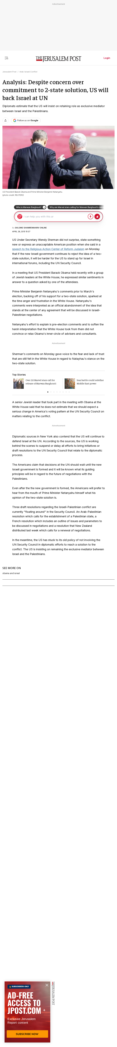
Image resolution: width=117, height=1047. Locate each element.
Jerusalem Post (9, 72)
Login (107, 57)
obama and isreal (11, 573)
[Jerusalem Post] (58, 59)
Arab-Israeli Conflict (28, 72)
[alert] (27, 1011)
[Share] (5, 120)
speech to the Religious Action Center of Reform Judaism (48, 249)
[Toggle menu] (6, 58)
